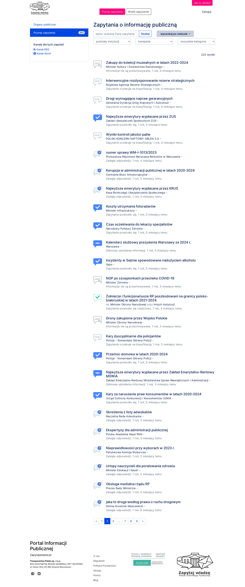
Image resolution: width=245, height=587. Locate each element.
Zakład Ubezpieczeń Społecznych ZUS (131, 120)
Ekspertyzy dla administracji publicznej (137, 430)
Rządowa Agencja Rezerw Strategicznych (133, 84)
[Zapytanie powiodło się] (98, 118)
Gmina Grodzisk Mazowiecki (124, 506)
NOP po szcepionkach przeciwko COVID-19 (140, 278)
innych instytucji (164, 304)
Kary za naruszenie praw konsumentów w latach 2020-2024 (153, 394)
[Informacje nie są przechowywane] (98, 64)
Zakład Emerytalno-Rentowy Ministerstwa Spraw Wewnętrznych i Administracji (157, 380)
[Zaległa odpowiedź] (98, 154)
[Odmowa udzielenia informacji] (98, 244)
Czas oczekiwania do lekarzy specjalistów (139, 224)
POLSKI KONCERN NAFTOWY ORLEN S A (132, 138)
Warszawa (112, 246)
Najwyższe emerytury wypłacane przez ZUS (141, 116)
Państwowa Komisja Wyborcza (126, 452)
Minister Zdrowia (117, 282)
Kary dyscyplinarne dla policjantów (133, 336)
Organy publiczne (45, 24)
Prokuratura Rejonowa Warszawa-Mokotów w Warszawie (143, 156)
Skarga (97, 570)
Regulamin (99, 560)
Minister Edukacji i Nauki (122, 470)
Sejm (109, 264)
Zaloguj (206, 11)
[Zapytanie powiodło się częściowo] (98, 298)
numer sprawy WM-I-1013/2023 (131, 152)
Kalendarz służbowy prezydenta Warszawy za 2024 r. (148, 242)
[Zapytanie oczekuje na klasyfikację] (98, 82)
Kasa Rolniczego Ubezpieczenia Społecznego (135, 192)
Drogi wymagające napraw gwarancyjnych (139, 99)
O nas (96, 556)
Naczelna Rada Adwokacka (124, 416)
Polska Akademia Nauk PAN (124, 434)
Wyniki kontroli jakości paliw (128, 134)
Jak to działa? (202, 2)
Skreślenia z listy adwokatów (129, 412)
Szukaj (145, 33)
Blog (95, 580)
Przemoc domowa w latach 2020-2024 (137, 354)
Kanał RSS (42, 49)
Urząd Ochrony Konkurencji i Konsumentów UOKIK (138, 398)
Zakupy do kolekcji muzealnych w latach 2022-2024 (147, 63)
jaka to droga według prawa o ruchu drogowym (143, 502)
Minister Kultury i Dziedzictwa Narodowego (134, 66)
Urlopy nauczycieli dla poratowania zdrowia (140, 466)
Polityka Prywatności (104, 565)
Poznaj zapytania (112, 11)
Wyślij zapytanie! (138, 11)
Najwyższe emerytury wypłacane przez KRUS (142, 188)
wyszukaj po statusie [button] (174, 33)
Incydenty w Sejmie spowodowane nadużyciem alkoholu (151, 260)
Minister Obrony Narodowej (128, 304)
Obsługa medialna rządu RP (128, 484)
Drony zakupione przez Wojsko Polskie (136, 318)
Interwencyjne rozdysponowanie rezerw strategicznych (150, 81)
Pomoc (97, 575)
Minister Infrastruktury (120, 210)
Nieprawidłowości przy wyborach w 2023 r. (140, 448)
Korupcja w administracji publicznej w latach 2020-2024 (150, 170)
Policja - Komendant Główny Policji (128, 340)
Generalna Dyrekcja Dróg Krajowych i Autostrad (137, 102)
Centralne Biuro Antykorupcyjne (126, 174)
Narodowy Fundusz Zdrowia (124, 228)
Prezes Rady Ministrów (121, 488)
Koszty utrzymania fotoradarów (131, 206)
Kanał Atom (43, 53)
